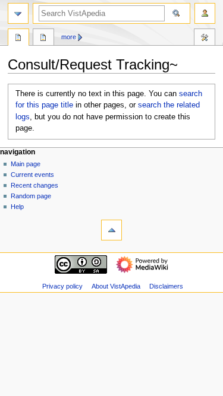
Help (17, 206)
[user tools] (204, 13)
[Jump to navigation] (18, 13)
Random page (31, 195)
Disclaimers (166, 286)
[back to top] (111, 230)
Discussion (43, 38)
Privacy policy (62, 286)
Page (18, 38)
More (68, 36)
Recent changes (34, 185)
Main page (25, 163)
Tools (204, 38)
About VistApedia (116, 286)
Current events (32, 174)
